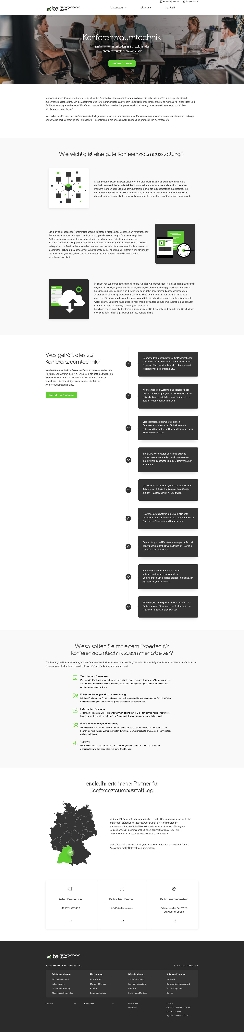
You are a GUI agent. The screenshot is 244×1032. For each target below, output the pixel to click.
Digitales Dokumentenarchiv (177, 1016)
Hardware (170, 979)
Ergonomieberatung (137, 984)
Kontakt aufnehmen (61, 395)
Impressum (132, 1007)
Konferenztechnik (98, 993)
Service (169, 993)
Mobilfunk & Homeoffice (62, 993)
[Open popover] (71, 852)
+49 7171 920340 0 (70, 908)
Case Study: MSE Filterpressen (178, 1007)
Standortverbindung (61, 988)
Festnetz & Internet (60, 979)
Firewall (93, 988)
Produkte (132, 988)
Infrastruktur (95, 979)
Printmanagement (174, 988)
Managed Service (98, 984)
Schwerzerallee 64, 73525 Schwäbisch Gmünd (174, 910)
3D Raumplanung (136, 979)
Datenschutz (133, 1003)
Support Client (192, 1)
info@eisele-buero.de (122, 908)
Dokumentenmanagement (178, 984)
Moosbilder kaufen (173, 1012)
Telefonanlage (58, 984)
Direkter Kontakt (122, 63)
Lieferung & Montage (137, 993)
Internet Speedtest (171, 1)
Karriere (169, 1003)
